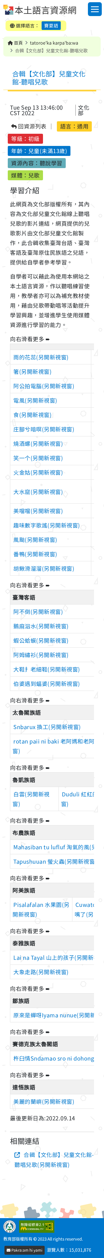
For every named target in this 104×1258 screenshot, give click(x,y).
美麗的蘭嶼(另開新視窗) (43, 1101)
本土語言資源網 (45, 9)
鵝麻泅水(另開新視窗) (41, 626)
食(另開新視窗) (32, 415)
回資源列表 (32, 126)
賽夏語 (51, 25)
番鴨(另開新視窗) (35, 554)
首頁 (18, 42)
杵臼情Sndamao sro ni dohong (53, 1058)
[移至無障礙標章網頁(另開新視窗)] (38, 1226)
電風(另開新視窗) (35, 400)
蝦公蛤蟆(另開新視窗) (41, 640)
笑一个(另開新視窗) (38, 458)
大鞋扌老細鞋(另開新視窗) (46, 669)
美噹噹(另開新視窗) (38, 511)
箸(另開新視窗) (32, 371)
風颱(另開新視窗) (35, 540)
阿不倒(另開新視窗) (38, 612)
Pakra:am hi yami (26, 1250)
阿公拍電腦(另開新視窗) (43, 386)
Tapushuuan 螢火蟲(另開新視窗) (55, 861)
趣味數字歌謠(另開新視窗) (46, 525)
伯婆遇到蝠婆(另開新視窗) (46, 684)
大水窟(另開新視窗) (38, 492)
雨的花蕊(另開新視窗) (41, 357)
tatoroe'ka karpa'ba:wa (54, 42)
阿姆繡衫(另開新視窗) (41, 655)
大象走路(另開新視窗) (41, 972)
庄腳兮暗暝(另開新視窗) (43, 429)
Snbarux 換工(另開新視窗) (47, 727)
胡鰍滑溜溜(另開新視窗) (43, 568)
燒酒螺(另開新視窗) (38, 443)
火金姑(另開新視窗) (38, 472)
